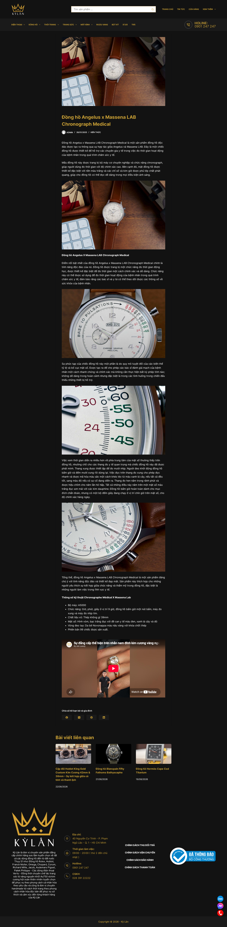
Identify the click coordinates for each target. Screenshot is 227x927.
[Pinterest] (91, 717)
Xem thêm (208, 9)
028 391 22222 (81, 877)
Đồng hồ (33, 24)
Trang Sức (68, 24)
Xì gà (125, 24)
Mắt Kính (85, 24)
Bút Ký (115, 24)
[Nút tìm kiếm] (153, 9)
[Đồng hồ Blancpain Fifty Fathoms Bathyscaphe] (61, 754)
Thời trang (50, 24)
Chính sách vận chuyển (140, 852)
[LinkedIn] (104, 717)
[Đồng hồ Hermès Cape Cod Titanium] (101, 754)
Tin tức (181, 9)
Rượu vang (102, 24)
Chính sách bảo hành (139, 860)
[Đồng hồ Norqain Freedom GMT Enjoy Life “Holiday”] (141, 754)
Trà (133, 24)
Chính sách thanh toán (140, 867)
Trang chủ (167, 9)
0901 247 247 (205, 26)
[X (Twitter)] (79, 717)
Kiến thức (96, 132)
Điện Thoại (16, 24)
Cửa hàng (194, 9)
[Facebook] (67, 717)
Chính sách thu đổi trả (140, 845)
